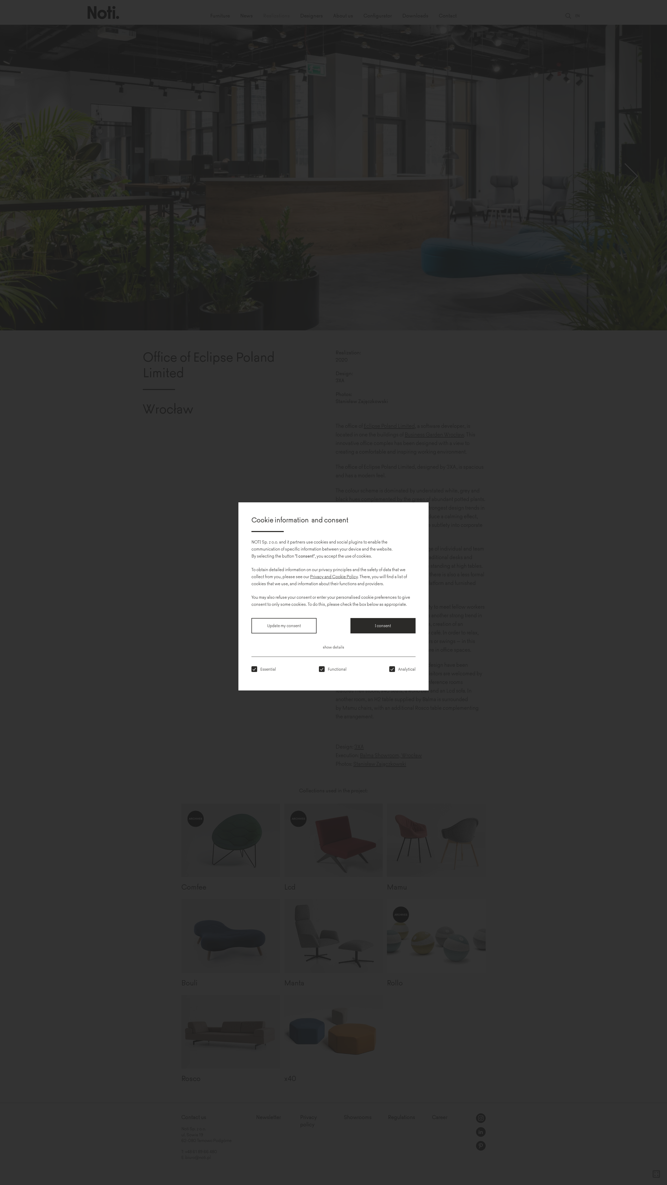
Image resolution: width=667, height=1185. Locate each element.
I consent (383, 625)
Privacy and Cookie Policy (334, 576)
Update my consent (284, 625)
